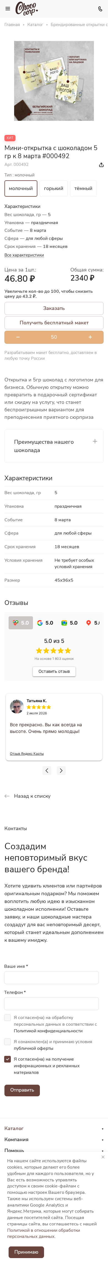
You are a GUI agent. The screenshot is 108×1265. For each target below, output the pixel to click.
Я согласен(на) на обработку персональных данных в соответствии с (55, 1024)
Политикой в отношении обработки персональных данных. (43, 1233)
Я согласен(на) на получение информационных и (47, 1066)
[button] (46, 770)
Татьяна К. (37, 700)
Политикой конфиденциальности (48, 1031)
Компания (16, 1139)
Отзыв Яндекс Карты (27, 753)
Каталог (14, 1128)
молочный (21, 188)
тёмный (83, 188)
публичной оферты (33, 1048)
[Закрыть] (103, 1157)
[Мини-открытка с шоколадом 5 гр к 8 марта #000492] (54, 81)
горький (53, 188)
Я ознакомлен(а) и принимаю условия (53, 1045)
